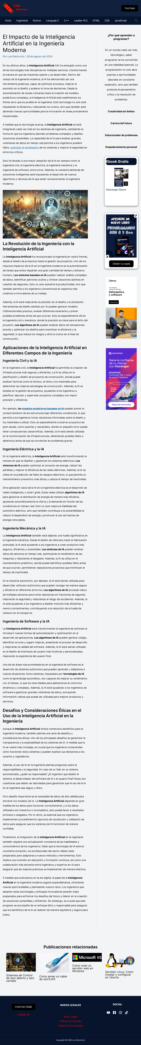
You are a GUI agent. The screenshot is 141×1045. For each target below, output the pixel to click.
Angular (9, 28)
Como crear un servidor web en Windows (82, 968)
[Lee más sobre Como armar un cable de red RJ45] (54, 962)
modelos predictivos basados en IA (43, 408)
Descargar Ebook (116, 189)
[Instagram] (120, 1012)
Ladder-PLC (81, 20)
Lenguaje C (52, 20)
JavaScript (120, 20)
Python (37, 20)
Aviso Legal (70, 1016)
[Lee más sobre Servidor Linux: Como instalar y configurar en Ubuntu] (120, 960)
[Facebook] (114, 1012)
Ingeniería (22, 20)
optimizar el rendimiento (24, 147)
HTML (96, 20)
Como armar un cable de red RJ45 (53, 978)
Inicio (8, 20)
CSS (107, 20)
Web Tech (25, 28)
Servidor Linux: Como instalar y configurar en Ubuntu (119, 974)
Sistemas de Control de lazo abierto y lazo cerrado (20, 978)
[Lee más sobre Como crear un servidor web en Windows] (87, 957)
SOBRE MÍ (23, 1014)
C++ (66, 20)
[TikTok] (126, 1012)
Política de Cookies (70, 1021)
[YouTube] (108, 1012)
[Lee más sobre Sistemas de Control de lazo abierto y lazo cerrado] (21, 962)
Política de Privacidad (70, 1025)
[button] (129, 8)
